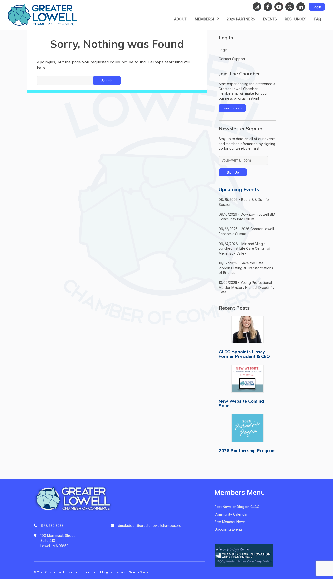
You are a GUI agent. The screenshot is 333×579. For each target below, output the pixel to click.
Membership (207, 19)
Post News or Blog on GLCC (237, 507)
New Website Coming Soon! (241, 403)
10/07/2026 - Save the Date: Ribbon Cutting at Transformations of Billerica (246, 268)
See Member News (230, 522)
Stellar (144, 572)
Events (270, 19)
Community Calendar (231, 514)
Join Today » (232, 108)
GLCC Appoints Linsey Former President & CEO (244, 354)
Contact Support (232, 59)
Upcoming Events (239, 189)
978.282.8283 (52, 525)
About (180, 19)
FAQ (317, 19)
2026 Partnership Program (247, 450)
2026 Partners (241, 19)
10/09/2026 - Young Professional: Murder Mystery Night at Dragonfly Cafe (246, 287)
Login (317, 7)
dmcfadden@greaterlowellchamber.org (149, 525)
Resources (295, 19)
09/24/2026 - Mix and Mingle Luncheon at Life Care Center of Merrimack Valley (244, 248)
